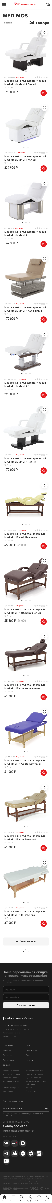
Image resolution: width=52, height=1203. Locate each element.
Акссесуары (8, 1091)
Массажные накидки (34, 1071)
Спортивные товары (34, 1074)
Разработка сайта (10, 1036)
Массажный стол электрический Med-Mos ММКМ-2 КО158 (25, 158)
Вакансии (7, 1050)
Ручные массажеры (34, 1078)
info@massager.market (18, 1130)
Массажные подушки (11, 1074)
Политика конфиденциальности (16, 1029)
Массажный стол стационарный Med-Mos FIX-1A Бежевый (24, 837)
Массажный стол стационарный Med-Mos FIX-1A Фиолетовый (24, 762)
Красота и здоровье (11, 1087)
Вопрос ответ (32, 1050)
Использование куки (11, 1033)
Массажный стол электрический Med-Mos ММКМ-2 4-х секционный (25, 384)
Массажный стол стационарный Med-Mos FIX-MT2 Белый (24, 913)
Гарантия (30, 1055)
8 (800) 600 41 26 (15, 1126)
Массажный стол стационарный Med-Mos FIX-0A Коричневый (24, 611)
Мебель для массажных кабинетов (36, 1082)
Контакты (30, 1060)
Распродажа (8, 1060)
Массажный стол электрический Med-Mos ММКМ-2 (25, 233)
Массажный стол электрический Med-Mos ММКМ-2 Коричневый (25, 309)
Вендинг (6, 1065)
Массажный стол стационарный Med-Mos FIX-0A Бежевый (24, 535)
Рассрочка (7, 1055)
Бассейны (30, 1087)
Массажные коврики (11, 1081)
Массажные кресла (11, 1071)
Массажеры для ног (11, 1078)
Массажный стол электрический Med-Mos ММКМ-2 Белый (25, 82)
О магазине (8, 1045)
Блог (28, 1045)
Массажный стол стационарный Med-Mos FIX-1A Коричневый (24, 686)
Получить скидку (26, 1005)
